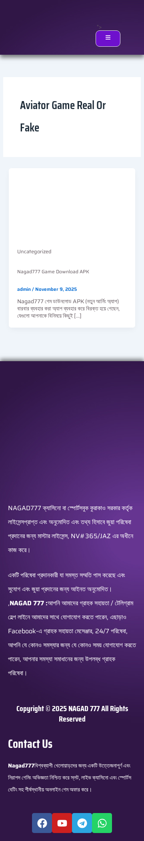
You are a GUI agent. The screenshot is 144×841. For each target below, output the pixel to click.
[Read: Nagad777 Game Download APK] (72, 203)
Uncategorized (34, 252)
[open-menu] (108, 38)
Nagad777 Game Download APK (53, 271)
